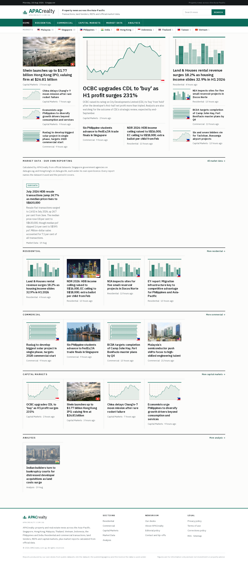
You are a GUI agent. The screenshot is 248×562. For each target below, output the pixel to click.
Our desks (150, 521)
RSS (190, 535)
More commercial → (215, 314)
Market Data (114, 23)
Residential (43, 23)
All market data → (216, 161)
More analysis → (217, 437)
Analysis (134, 23)
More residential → (216, 251)
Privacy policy (195, 521)
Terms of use (194, 525)
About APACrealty (154, 525)
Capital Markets (89, 23)
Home (26, 23)
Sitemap (197, 535)
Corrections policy (197, 530)
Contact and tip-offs (155, 535)
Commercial (65, 23)
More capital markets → (213, 374)
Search (218, 12)
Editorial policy (152, 530)
